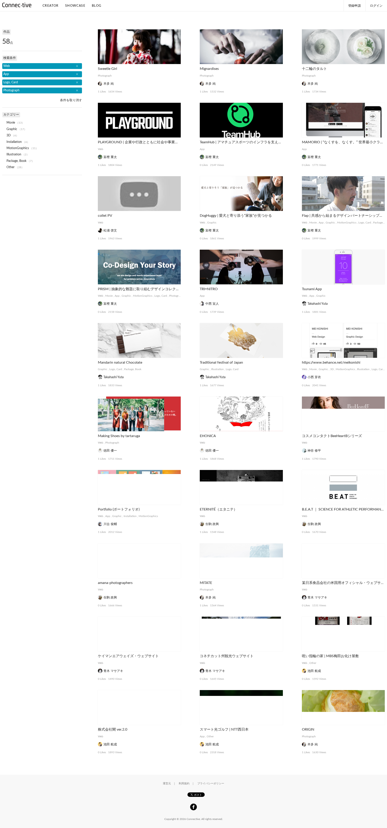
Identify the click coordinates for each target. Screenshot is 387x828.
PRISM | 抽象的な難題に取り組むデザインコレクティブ (142, 289)
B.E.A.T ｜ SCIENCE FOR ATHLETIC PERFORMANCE (343, 509)
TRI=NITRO (209, 289)
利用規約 (184, 783)
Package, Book (132, 369)
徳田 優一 (110, 450)
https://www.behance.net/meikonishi (331, 362)
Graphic (212, 222)
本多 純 (108, 83)
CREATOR (51, 5)
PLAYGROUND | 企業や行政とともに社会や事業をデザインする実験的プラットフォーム (168, 142)
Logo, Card (364, 222)
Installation (130, 516)
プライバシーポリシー (210, 783)
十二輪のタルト (314, 69)
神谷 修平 (314, 450)
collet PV (105, 215)
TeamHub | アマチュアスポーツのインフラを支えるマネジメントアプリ (257, 142)
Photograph (105, 75)
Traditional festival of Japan (221, 362)
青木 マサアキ (317, 597)
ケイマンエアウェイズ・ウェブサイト (128, 656)
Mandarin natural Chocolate (120, 362)
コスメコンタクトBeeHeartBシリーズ (332, 436)
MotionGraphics (346, 222)
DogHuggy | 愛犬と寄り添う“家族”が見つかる (236, 215)
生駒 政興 (212, 524)
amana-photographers (115, 583)
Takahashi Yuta (317, 303)
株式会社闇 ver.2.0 (112, 729)
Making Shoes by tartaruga (119, 436)
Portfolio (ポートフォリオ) (119, 509)
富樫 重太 (110, 157)
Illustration (217, 369)
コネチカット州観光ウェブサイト (227, 656)
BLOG (96, 5)
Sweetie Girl (107, 69)
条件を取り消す (71, 100)
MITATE (206, 583)
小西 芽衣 (314, 377)
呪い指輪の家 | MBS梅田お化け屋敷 (330, 656)
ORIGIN (308, 729)
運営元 (167, 783)
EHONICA (208, 436)
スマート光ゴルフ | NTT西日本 (224, 729)
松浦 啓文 (110, 230)
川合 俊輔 (110, 524)
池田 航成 (314, 671)
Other (312, 663)
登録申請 (354, 5)
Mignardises (209, 69)
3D (332, 369)
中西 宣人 (212, 303)
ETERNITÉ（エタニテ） (218, 509)
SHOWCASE (75, 5)
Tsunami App (312, 289)
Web (100, 149)
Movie (313, 222)
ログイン (376, 5)
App (202, 149)
